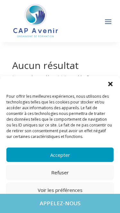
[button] (110, 84)
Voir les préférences (60, 190)
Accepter (60, 155)
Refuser (60, 172)
